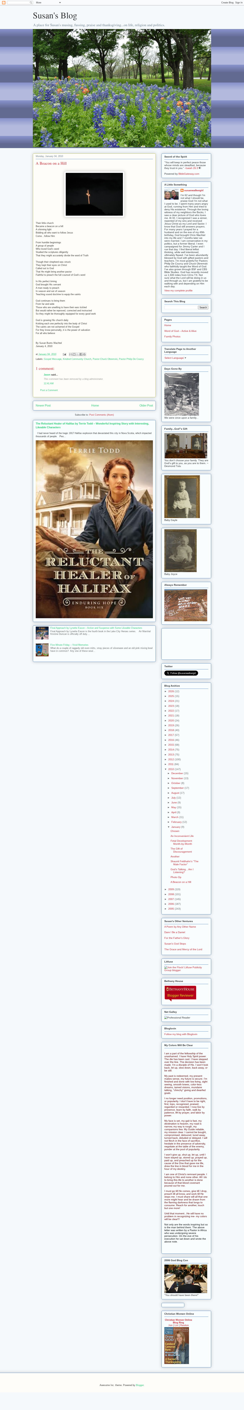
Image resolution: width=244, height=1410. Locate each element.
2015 (171, 744)
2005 (171, 908)
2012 (171, 759)
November (177, 778)
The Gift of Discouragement (181, 850)
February (176, 821)
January (176, 826)
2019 (171, 725)
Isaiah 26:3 (192, 168)
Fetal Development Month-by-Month (181, 842)
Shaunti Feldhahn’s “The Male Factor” (184, 863)
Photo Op (176, 877)
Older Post (146, 405)
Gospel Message (52, 359)
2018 (171, 730)
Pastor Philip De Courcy (131, 359)
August (175, 792)
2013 (171, 754)
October (176, 783)
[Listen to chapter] (200, 168)
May (174, 807)
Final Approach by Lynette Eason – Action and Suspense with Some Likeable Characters (96, 628)
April (174, 812)
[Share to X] (77, 354)
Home (95, 405)
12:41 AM (49, 383)
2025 (171, 696)
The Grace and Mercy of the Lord (183, 949)
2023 (171, 705)
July (173, 797)
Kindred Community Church (77, 359)
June (174, 802)
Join (170, 1325)
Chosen (175, 831)
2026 (171, 691)
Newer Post (43, 405)
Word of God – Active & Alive (180, 331)
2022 (171, 710)
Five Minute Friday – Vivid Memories (69, 645)
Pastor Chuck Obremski (105, 359)
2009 (171, 889)
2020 (171, 720)
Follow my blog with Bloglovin (180, 1034)
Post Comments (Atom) (101, 414)
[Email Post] (64, 354)
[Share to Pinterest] (84, 354)
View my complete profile (178, 290)
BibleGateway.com (188, 173)
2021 (171, 715)
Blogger (140, 1385)
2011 (171, 764)
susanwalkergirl (193, 190)
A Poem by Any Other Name (180, 926)
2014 (171, 749)
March (175, 817)
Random (184, 1325)
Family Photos (172, 336)
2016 (171, 740)
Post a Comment (49, 390)
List (176, 1325)
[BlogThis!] (74, 354)
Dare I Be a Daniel (174, 932)
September (178, 787)
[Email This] (71, 354)
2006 (171, 903)
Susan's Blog (55, 15)
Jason (47, 374)
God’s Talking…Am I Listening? (182, 871)
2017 (171, 735)
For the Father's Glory (176, 937)
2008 (171, 894)
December (177, 773)
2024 (171, 700)
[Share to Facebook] (81, 354)
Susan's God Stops (175, 943)
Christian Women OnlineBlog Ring (178, 1321)
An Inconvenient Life (182, 836)
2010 (171, 769)
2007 (171, 899)
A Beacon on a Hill (181, 882)
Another (175, 856)
